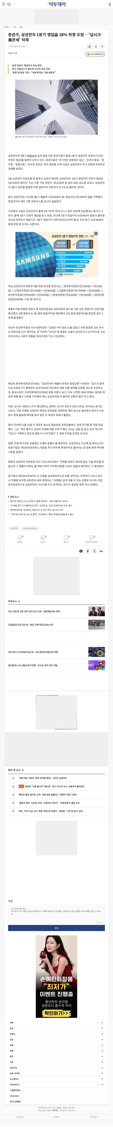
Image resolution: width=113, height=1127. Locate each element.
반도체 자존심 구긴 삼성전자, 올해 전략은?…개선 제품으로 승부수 (39, 501)
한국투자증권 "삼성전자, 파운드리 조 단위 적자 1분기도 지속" (37, 509)
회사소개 (19, 1117)
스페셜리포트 (15, 1090)
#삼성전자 (14, 528)
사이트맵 (93, 1117)
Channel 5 (14, 1095)
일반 (21, 27)
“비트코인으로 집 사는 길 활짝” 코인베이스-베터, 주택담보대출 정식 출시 (42, 514)
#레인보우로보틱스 (30, 528)
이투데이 (6, 27)
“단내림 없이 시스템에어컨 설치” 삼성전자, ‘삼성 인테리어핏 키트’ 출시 (41, 505)
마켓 (14, 27)
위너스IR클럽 (15, 1101)
